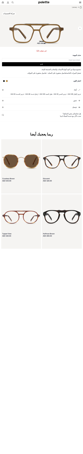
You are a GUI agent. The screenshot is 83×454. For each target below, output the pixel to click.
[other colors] (6, 81)
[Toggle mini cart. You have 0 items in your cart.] (2, 2)
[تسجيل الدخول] (7, 2)
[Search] (12, 2)
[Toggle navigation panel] (80, 2)
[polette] (43, 2)
